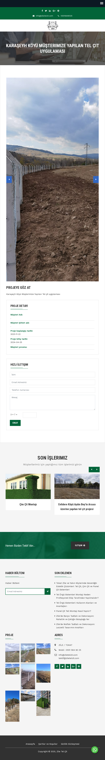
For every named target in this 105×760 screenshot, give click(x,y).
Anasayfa (30, 744)
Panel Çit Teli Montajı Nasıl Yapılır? (73, 611)
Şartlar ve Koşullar (48, 744)
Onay (15, 423)
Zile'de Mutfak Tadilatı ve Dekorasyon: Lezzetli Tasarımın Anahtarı (75, 626)
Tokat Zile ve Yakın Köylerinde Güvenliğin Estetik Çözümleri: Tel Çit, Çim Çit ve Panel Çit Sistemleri (77, 586)
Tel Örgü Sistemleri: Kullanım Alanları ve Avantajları (76, 604)
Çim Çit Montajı (28, 504)
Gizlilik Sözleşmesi (70, 744)
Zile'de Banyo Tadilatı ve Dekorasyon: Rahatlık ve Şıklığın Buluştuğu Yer (75, 618)
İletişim (79, 545)
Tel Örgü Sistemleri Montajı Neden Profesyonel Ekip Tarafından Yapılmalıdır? (77, 596)
